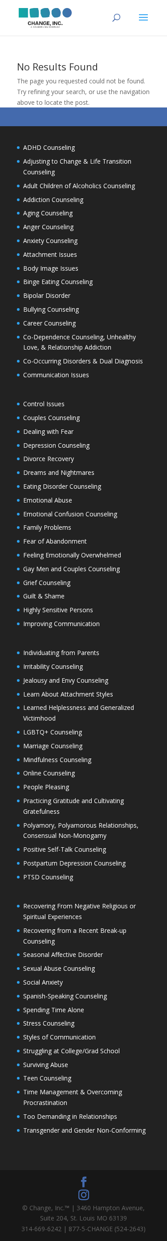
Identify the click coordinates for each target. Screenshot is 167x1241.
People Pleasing (46, 787)
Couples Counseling (51, 417)
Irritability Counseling (53, 666)
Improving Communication (61, 623)
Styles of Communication (59, 1037)
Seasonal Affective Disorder (63, 954)
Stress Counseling (48, 1023)
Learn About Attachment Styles (68, 694)
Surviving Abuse (45, 1064)
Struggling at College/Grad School (71, 1051)
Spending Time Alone (53, 1010)
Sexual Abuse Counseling (59, 968)
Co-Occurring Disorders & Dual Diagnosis (83, 361)
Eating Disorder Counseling (62, 486)
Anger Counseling (48, 227)
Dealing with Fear (48, 431)
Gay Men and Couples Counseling (71, 569)
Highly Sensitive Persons (58, 610)
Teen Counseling (47, 1078)
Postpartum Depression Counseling (74, 863)
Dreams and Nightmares (58, 472)
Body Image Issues (50, 268)
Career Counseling (49, 323)
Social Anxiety (43, 982)
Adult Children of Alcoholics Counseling (79, 185)
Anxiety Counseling (50, 240)
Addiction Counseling (53, 199)
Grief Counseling (46, 582)
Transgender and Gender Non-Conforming (84, 1130)
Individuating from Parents (61, 652)
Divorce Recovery (48, 458)
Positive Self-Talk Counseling (64, 849)
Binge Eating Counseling (58, 281)
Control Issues (44, 404)
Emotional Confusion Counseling (70, 514)
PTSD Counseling (48, 877)
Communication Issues (56, 375)
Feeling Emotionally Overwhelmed (72, 555)
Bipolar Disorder (46, 295)
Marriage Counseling (52, 746)
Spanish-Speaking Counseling (65, 996)
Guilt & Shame (44, 596)
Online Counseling (49, 773)
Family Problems (47, 527)
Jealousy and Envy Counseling (65, 680)
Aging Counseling (48, 213)
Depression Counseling (56, 445)
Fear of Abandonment (55, 541)
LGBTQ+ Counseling (52, 732)
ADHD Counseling (49, 147)
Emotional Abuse (47, 500)
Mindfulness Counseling (57, 759)
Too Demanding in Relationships (70, 1116)
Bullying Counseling (51, 309)
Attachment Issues (50, 254)
